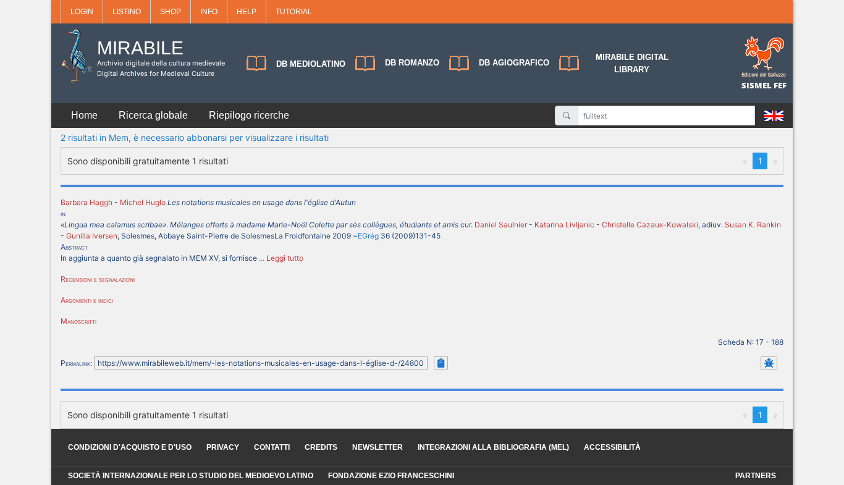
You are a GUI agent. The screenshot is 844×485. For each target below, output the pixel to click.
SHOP (170, 11)
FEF (780, 85)
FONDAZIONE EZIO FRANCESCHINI (391, 475)
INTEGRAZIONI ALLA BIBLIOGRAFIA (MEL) (493, 447)
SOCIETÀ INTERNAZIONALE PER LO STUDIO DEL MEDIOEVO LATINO (190, 475)
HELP (246, 11)
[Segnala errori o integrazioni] (769, 363)
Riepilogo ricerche (249, 115)
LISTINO (126, 11)
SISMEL (757, 85)
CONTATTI (272, 447)
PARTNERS (755, 475)
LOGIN (81, 11)
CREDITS (321, 447)
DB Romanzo (412, 62)
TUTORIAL (294, 11)
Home (84, 115)
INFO (208, 11)
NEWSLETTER (377, 447)
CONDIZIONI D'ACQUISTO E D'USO (130, 447)
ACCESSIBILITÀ (612, 447)
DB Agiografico (514, 62)
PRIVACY (222, 447)
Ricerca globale (153, 115)
